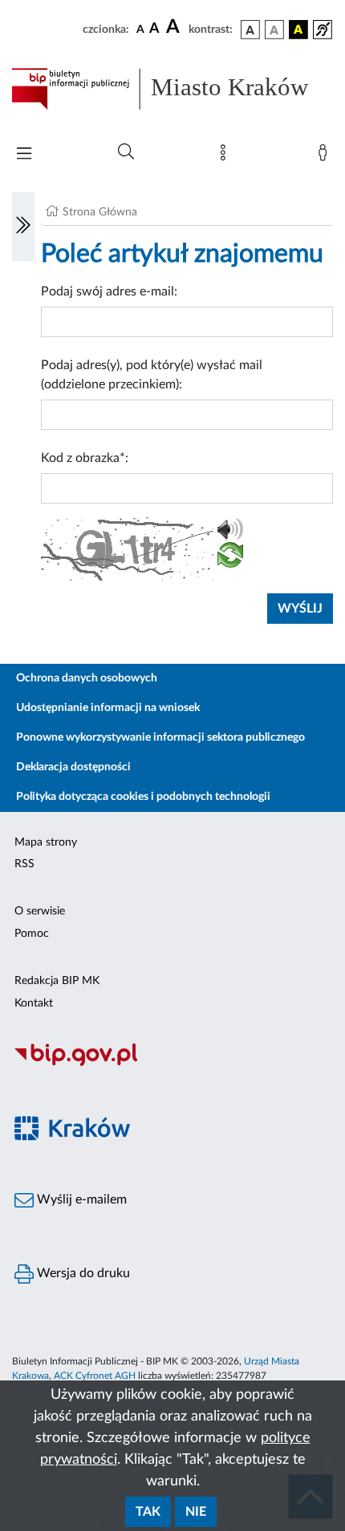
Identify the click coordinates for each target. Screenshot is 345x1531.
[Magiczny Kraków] (172, 1138)
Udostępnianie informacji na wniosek (108, 707)
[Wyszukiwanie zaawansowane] (126, 152)
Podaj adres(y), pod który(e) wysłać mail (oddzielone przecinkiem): (151, 375)
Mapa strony (45, 842)
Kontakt (33, 1003)
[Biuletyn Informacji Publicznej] (172, 1064)
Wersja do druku (82, 1273)
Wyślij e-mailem (80, 1199)
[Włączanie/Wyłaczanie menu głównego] (24, 155)
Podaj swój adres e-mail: (109, 291)
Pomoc (31, 933)
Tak (148, 1511)
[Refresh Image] (230, 558)
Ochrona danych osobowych (86, 678)
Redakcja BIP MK (56, 981)
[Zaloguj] (326, 156)
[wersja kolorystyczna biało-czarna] (274, 29)
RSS (24, 864)
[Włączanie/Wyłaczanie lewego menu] (23, 226)
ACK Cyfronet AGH (95, 1375)
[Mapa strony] (226, 156)
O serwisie (39, 911)
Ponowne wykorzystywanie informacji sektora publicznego (160, 737)
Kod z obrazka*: (84, 458)
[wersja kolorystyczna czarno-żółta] (298, 29)
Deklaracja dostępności (73, 767)
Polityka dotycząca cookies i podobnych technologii (143, 796)
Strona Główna (100, 212)
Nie (195, 1511)
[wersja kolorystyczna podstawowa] (250, 29)
